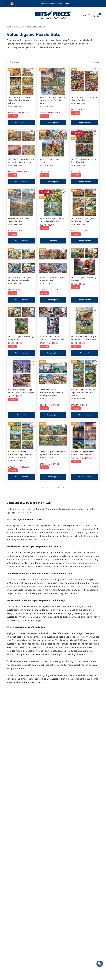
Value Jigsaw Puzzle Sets (36, 26)
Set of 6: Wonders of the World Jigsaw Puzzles (82, 453)
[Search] (84, 15)
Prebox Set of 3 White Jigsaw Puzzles (18, 221)
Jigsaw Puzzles (18, 26)
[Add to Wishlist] (32, 71)
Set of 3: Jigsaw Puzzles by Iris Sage (83, 279)
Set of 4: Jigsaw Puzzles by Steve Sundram (52, 280)
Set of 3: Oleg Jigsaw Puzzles (49, 162)
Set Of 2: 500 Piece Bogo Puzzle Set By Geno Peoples (21, 391)
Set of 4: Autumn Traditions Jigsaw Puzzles (84, 100)
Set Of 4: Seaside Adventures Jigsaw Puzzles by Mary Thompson (52, 394)
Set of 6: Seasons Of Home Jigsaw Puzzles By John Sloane (52, 102)
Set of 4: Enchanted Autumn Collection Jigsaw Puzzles (21, 162)
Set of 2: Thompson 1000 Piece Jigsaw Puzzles (52, 220)
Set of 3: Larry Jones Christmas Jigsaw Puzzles (52, 338)
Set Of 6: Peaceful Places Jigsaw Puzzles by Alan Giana (83, 394)
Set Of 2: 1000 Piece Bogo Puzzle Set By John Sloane (83, 338)
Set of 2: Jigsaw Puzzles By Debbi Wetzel (83, 162)
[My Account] (93, 15)
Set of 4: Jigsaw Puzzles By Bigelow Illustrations (52, 454)
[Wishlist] (89, 15)
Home (8, 26)
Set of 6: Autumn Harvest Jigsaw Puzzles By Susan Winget (20, 102)
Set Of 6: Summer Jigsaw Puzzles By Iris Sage (83, 221)
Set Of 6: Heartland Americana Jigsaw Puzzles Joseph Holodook (20, 456)
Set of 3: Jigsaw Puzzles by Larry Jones (20, 338)
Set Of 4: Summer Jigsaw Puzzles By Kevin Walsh (20, 280)
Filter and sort (15, 62)
